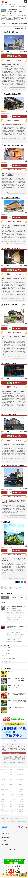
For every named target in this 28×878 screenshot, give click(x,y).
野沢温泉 (21, 782)
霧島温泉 (21, 804)
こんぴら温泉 (12, 799)
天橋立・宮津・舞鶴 (10, 632)
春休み (10, 615)
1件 (26, 323)
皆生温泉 (11, 801)
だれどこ (8, 818)
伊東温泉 (11, 786)
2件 (26, 213)
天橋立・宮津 (18, 632)
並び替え (3, 602)
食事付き (18, 639)
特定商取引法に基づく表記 (16, 859)
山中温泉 (21, 789)
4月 (23, 612)
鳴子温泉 (21, 772)
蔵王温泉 (2, 777)
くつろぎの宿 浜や (10, 414)
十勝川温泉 (21, 769)
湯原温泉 (21, 801)
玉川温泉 (11, 806)
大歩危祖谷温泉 (4, 811)
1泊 (14, 641)
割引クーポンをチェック (15, 60)
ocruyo (12, 818)
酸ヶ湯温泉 (3, 806)
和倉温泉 (11, 789)
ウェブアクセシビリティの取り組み (9, 853)
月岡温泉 (11, 784)
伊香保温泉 (3, 779)
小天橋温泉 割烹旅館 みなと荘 (14, 465)
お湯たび (16, 818)
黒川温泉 (11, 804)
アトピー (15, 617)
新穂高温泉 (12, 794)
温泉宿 (7, 617)
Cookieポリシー (5, 859)
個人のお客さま (5, 833)
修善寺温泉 (21, 786)
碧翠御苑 (7, 522)
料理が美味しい (9, 641)
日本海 (14, 619)
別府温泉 (2, 804)
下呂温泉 (21, 791)
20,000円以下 (19, 641)
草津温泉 (21, 777)
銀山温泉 (11, 777)
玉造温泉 (2, 801)
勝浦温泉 (21, 796)
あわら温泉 (3, 791)
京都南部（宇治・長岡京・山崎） (9, 658)
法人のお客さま (5, 837)
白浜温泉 (11, 796)
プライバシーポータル (17, 856)
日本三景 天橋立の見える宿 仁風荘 (14, 306)
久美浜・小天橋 (9, 612)
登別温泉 (11, 769)
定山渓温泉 (3, 769)
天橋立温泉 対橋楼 (10, 363)
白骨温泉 (2, 784)
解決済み (22, 597)
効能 (11, 617)
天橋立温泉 (8, 634)
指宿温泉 (2, 814)
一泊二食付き (8, 619)
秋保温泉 (11, 774)
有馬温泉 (2, 796)
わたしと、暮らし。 (22, 818)
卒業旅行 (18, 615)
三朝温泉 (21, 799)
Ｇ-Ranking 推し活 (14, 821)
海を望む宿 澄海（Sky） (11, 32)
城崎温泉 (21, 794)
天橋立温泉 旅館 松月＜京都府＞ (14, 145)
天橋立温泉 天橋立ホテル (12, 198)
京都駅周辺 (4, 655)
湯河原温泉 (3, 786)
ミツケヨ (3, 821)
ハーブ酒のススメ (13, 822)
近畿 (10, 610)
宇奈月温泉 (12, 791)
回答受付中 (14, 597)
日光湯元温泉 (22, 806)
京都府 (14, 610)
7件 (26, 111)
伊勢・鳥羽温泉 (13, 809)
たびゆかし (8, 821)
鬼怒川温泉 (3, 782)
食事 (22, 615)
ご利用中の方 (5, 845)
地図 (14, 53)
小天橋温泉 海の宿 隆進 (12, 248)
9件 (26, 51)
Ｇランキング (3, 818)
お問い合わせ (4, 849)
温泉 (14, 615)
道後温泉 (2, 799)
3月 (20, 612)
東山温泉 (21, 774)
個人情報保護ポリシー (6, 856)
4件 (26, 161)
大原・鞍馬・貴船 (5, 650)
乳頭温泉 (11, 772)
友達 (7, 610)
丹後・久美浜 (19, 610)
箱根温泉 (2, 809)
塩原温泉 (11, 782)
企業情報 (4, 841)
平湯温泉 (2, 794)
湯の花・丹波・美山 (6, 661)
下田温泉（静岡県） (4, 789)
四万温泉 (21, 779)
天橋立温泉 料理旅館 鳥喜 (12, 94)
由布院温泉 (12, 811)
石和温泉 (21, 784)
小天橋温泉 (16, 612)
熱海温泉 (21, 811)
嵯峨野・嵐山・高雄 (6, 647)
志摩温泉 (21, 809)
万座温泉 (11, 779)
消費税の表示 (12, 849)
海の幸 (20, 617)
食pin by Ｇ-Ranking (21, 821)
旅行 (18, 619)
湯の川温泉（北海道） (4, 773)
